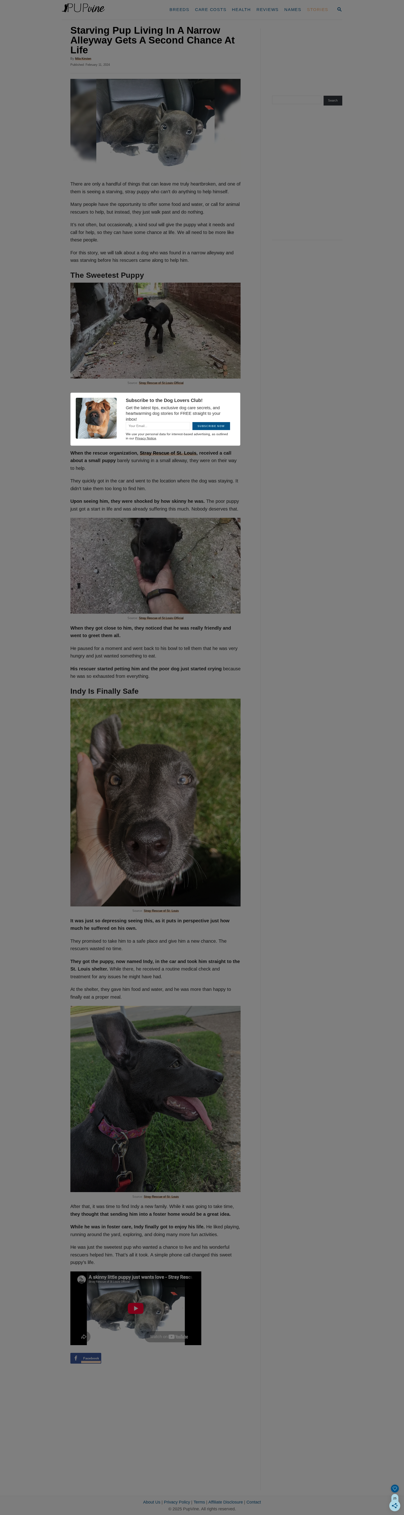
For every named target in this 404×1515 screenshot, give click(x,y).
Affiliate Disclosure (225, 1502)
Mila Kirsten (83, 58)
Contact (253, 1502)
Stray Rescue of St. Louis (161, 911)
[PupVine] (105, 10)
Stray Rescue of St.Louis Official (161, 383)
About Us (151, 1502)
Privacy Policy (177, 1502)
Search (333, 100)
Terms (199, 1502)
